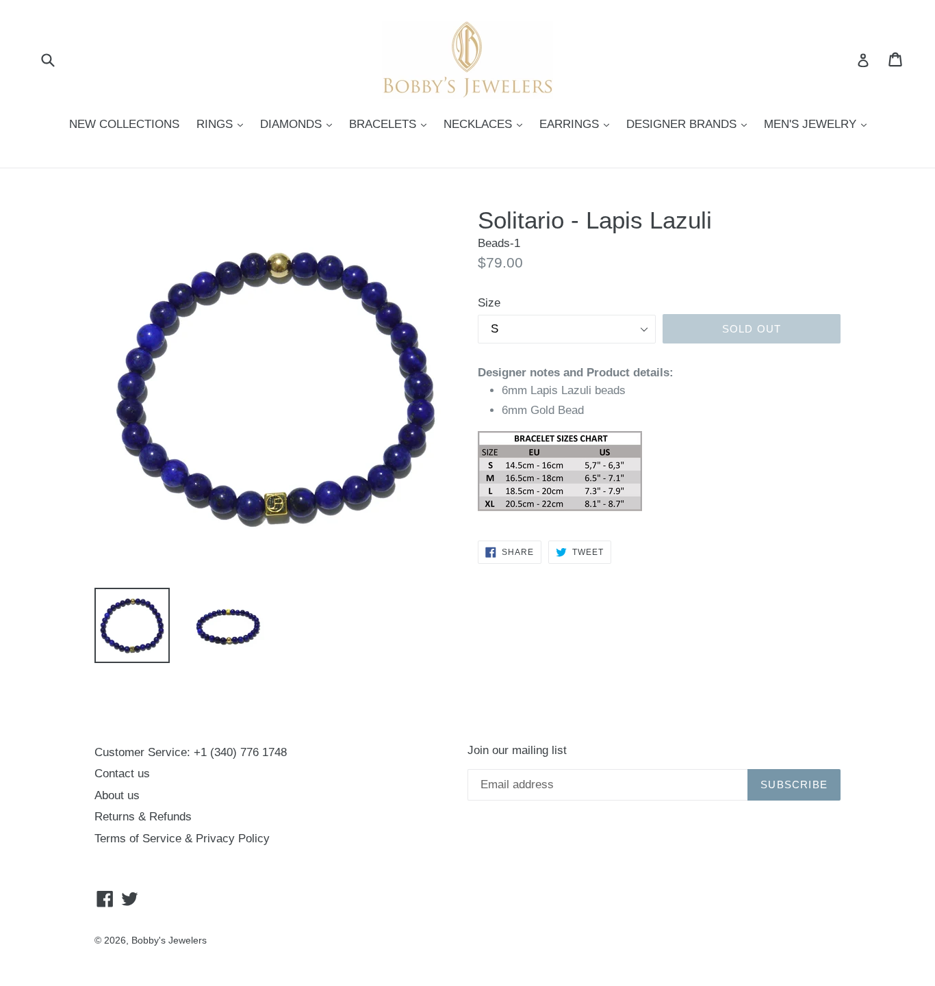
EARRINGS (577, 124)
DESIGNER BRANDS (690, 124)
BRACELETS (391, 124)
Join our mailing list (517, 750)
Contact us (122, 773)
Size (489, 302)
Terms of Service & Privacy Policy (182, 838)
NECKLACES (486, 124)
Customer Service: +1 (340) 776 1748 (190, 752)
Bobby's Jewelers (169, 940)
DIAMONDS (299, 124)
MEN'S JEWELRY (818, 124)
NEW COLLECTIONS (124, 124)
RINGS (223, 124)
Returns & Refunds (143, 816)
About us (117, 795)
